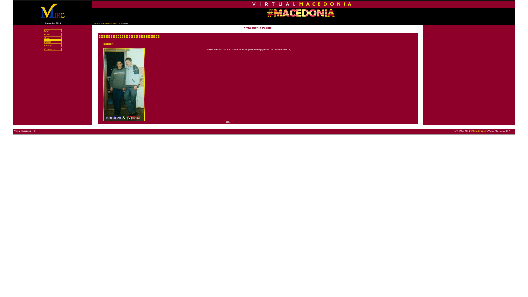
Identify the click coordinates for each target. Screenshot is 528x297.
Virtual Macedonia (103, 23)
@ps (46, 38)
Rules (47, 34)
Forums (48, 45)
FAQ (46, 30)
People (47, 42)
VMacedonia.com (479, 131)
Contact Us (49, 49)
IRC (116, 23)
